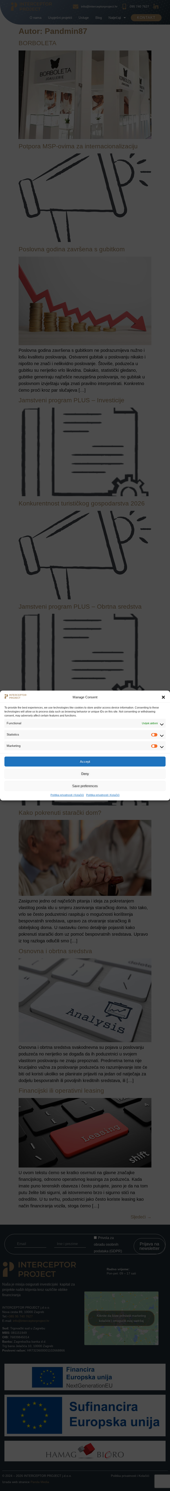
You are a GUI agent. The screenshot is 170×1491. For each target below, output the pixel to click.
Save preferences (85, 786)
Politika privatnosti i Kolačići (67, 795)
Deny (85, 774)
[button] (163, 697)
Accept (85, 761)
